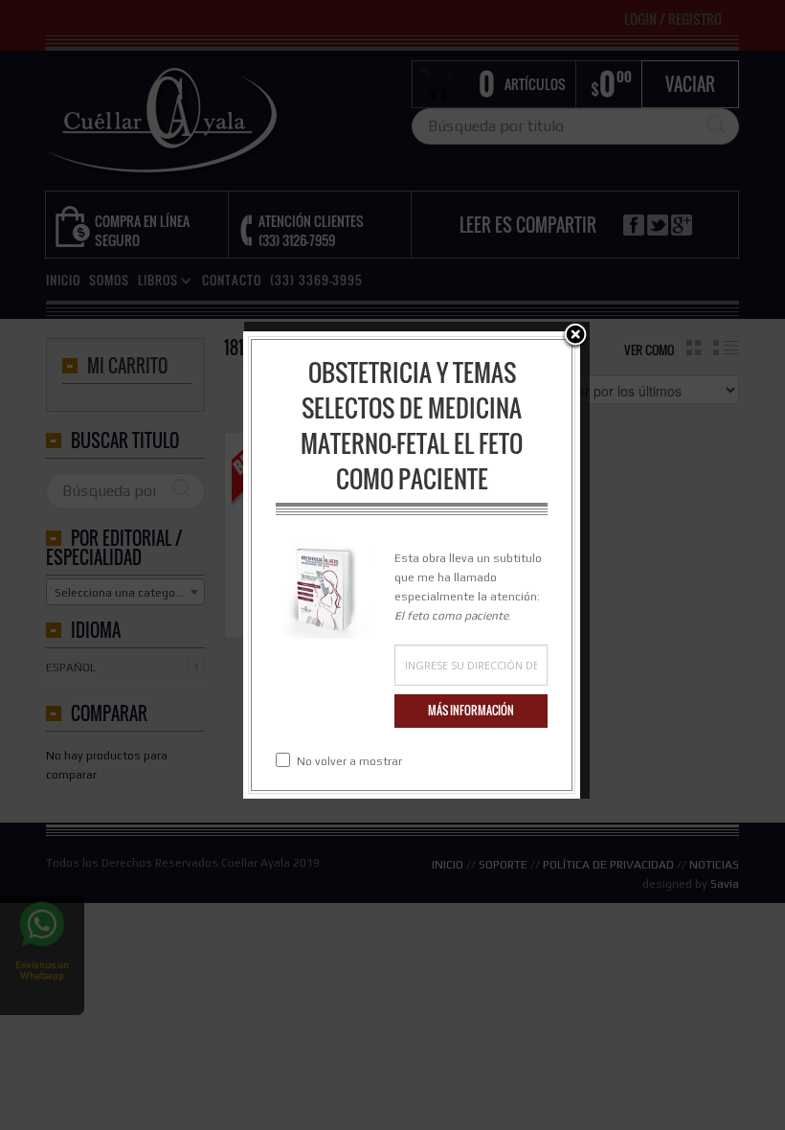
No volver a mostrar (349, 761)
